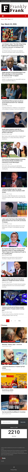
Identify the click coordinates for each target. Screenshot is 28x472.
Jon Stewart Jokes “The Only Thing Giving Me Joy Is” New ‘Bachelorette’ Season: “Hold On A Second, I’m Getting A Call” (14, 45)
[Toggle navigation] (3, 16)
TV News (4, 40)
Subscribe (23, 422)
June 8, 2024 (5, 369)
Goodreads (9, 363)
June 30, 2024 (5, 346)
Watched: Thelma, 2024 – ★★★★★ (12, 344)
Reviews (4, 325)
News (3, 126)
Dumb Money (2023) (7, 390)
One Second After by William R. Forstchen (13, 412)
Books (3, 363)
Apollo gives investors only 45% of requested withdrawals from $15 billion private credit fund (13, 131)
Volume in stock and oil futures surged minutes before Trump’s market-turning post (13, 308)
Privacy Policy (14, 469)
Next (19, 320)
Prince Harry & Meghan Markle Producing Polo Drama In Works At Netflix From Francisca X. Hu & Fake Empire (13, 161)
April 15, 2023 (5, 413)
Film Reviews (5, 341)
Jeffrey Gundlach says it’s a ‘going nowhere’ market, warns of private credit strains (13, 190)
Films (10, 386)
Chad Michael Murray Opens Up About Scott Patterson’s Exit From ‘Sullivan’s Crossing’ (12, 102)
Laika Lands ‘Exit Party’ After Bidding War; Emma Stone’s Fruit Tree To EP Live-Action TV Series (14, 220)
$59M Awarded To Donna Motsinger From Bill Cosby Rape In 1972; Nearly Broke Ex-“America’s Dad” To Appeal (13, 74)
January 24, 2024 (5, 391)
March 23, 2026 (5, 48)
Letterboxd (12, 341)
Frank (10, 48)
